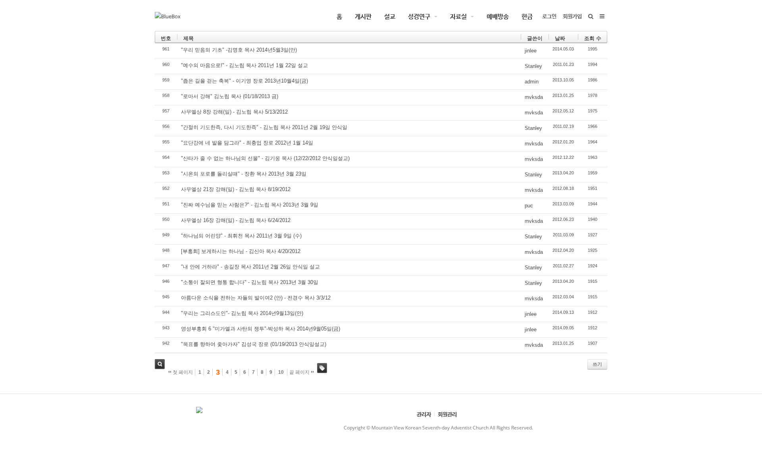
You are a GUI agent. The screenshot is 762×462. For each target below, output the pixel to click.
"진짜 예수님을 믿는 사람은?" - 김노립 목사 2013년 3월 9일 (249, 205)
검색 (160, 364)
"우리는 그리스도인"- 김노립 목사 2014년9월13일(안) (242, 313)
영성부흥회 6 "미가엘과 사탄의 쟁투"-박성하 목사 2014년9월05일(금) (260, 329)
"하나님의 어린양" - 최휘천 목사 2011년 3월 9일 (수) (241, 236)
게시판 (363, 16)
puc (529, 206)
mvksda (534, 97)
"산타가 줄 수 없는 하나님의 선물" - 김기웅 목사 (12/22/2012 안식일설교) (265, 158)
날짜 (560, 38)
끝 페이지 (300, 372)
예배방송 (498, 16)
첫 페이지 (182, 372)
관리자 (424, 414)
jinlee (531, 51)
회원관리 (447, 414)
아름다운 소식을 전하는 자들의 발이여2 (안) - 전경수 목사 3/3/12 (256, 298)
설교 (389, 16)
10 (281, 372)
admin (532, 82)
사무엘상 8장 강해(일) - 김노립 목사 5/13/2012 (234, 112)
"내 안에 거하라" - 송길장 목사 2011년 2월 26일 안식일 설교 (250, 267)
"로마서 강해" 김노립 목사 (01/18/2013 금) (229, 96)
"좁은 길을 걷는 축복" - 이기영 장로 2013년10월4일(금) (244, 81)
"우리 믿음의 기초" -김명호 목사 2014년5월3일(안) (239, 50)
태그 (322, 368)
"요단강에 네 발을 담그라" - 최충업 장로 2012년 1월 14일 (247, 143)
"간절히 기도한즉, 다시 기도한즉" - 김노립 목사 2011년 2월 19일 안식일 (264, 127)
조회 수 (592, 38)
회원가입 (572, 16)
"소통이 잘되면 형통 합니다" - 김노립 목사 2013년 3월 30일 (249, 282)
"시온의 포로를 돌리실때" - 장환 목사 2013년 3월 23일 (243, 174)
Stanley (533, 66)
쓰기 (597, 364)
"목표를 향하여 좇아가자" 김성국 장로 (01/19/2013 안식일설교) (253, 344)
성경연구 (419, 16)
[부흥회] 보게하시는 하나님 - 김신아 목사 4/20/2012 (240, 251)
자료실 (458, 16)
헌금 (527, 16)
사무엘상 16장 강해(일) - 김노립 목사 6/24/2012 (236, 220)
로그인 (549, 16)
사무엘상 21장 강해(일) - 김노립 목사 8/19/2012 (236, 189)
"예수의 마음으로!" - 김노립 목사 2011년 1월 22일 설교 (244, 65)
